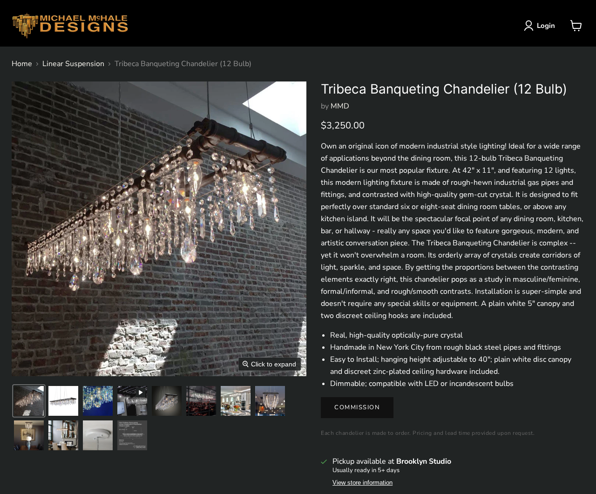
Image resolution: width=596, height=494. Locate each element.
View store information (362, 483)
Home (22, 64)
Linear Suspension (73, 64)
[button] (541, 25)
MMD (340, 106)
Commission (357, 407)
